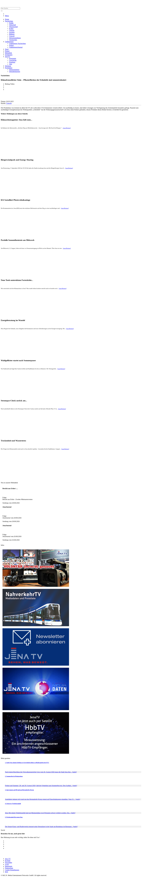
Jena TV (8, 859)
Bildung (11, 34)
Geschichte (12, 60)
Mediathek (8, 53)
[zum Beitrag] (67, 128)
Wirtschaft (12, 25)
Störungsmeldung (15, 38)
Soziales (12, 32)
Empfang (12, 62)
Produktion (8, 68)
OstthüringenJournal (15, 47)
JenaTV (7, 56)
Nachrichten (9, 21)
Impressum (8, 866)
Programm (12, 58)
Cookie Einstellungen (12, 870)
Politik (11, 23)
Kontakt (7, 861)
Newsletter (8, 862)
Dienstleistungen (14, 71)
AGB (7, 864)
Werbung (8, 66)
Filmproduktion (14, 70)
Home (7, 19)
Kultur (11, 28)
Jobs (10, 64)
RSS (6, 872)
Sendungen (8, 55)
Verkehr (11, 30)
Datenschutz (9, 868)
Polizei (11, 45)
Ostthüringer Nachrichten (17, 43)
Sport (7, 49)
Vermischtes (13, 40)
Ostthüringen (9, 42)
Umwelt (11, 36)
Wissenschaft (13, 27)
